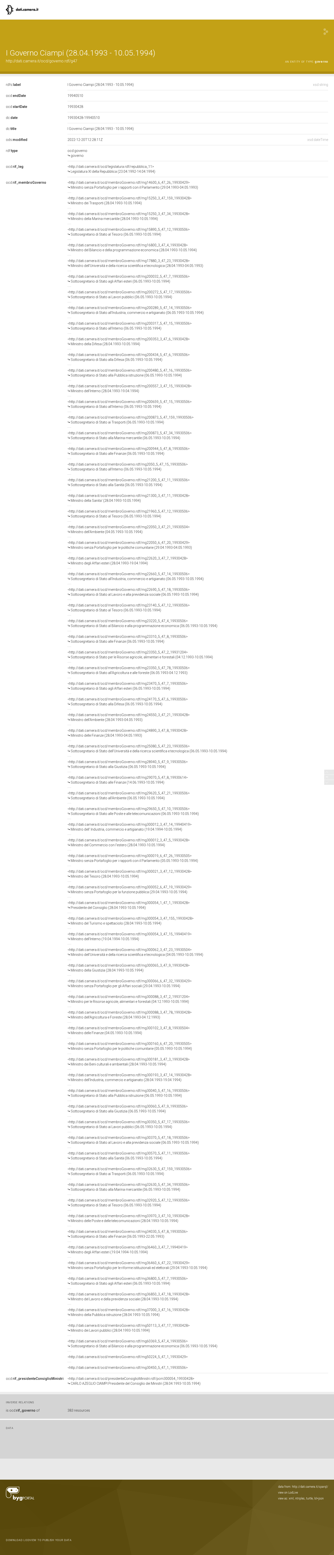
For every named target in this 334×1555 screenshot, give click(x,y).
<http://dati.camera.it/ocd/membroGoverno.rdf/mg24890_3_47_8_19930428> (127, 733)
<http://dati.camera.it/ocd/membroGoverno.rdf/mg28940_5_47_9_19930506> (127, 764)
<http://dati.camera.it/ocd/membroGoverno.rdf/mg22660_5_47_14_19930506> (135, 576)
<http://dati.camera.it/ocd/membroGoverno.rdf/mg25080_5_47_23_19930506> (147, 748)
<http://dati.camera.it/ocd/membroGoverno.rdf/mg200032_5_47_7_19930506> (128, 278)
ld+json (319, 1498)
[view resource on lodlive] (325, 31)
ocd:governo (77, 153)
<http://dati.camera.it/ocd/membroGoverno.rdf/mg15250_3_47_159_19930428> (129, 200)
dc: (12, 118)
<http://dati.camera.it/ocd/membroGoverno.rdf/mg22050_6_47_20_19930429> (129, 545)
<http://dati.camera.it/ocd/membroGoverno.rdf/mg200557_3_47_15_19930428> (129, 388)
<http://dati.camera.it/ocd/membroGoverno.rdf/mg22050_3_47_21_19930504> (128, 529)
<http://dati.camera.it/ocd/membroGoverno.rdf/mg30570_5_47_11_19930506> (128, 1155)
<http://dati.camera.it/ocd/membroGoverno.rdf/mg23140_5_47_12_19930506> (128, 607)
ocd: (16, 96)
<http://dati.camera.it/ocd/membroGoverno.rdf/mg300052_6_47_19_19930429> (129, 889)
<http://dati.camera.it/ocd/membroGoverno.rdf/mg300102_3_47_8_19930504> (128, 1030)
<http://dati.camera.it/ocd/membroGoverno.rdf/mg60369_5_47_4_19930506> (142, 1343)
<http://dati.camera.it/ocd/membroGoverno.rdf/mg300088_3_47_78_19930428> (129, 1014)
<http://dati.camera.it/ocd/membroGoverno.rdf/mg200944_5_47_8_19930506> (128, 451)
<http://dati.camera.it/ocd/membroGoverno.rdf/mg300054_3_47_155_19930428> (130, 920)
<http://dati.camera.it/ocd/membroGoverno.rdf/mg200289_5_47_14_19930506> (135, 310)
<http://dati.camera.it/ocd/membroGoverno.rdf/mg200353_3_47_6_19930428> (128, 341)
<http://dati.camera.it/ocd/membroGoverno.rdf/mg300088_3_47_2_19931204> (128, 999)
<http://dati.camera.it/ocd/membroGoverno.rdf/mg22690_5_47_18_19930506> (133, 592)
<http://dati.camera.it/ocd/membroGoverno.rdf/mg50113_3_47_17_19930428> (128, 1328)
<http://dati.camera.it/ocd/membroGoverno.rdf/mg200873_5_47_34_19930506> (129, 435)
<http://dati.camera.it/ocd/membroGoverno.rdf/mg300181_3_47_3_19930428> (128, 1061)
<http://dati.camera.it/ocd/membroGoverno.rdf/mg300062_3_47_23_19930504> (135, 952)
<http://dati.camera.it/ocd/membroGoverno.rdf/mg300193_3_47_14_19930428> (129, 1077)
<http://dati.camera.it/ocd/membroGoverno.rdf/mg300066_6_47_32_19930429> (129, 983)
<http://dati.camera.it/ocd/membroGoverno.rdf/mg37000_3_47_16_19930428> (128, 1312)
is (23, 1410)
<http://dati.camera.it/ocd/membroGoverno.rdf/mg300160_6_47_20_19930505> (129, 1046)
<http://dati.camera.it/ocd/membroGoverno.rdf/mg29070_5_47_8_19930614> (127, 780)
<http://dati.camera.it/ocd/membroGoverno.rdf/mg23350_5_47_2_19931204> (140, 654)
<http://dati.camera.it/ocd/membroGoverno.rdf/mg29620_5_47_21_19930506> (128, 795)
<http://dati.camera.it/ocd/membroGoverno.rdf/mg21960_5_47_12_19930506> (128, 513)
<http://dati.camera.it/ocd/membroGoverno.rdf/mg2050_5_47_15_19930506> (127, 466)
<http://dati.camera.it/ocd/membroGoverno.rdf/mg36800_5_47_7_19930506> (127, 1281)
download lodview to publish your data (39, 1540)
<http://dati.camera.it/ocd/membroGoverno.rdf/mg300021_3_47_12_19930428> (129, 873)
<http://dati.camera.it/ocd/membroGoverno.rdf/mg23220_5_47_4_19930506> (142, 623)
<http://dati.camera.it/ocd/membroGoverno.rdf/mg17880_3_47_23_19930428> (135, 263)
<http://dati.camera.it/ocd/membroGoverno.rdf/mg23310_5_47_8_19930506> (127, 639)
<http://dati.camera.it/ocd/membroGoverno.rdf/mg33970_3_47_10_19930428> (128, 1218)
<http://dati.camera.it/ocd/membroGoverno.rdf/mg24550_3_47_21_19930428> (128, 717)
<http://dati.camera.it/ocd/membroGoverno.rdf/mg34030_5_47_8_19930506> (127, 1234)
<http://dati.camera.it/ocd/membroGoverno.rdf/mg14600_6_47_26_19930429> (132, 185)
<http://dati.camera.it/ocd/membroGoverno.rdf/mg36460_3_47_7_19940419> (127, 1249)
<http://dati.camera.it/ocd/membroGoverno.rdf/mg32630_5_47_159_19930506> (129, 1171)
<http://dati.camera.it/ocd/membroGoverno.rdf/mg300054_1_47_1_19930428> (128, 905)
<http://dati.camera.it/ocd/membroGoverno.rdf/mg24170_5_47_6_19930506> (127, 701)
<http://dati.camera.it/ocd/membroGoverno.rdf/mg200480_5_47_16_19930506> (129, 372)
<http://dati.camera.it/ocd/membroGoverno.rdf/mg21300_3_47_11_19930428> (128, 498)
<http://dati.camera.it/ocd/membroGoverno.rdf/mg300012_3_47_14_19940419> (129, 827)
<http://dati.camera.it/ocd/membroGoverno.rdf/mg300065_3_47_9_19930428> (128, 967)
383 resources (78, 1410)
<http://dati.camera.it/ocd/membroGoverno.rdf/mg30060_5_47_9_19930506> (127, 1108)
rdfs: (13, 85)
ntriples (300, 1498)
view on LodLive (288, 1492)
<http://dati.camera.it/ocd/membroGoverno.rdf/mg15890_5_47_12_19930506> (128, 232)
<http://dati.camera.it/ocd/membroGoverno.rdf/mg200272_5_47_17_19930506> (129, 294)
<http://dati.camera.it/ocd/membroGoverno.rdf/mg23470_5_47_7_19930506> (127, 686)
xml (291, 1498)
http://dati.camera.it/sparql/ (310, 1486)
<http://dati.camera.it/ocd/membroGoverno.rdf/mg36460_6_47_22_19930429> (137, 1265)
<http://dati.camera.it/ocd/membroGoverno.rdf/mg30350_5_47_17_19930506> (128, 1124)
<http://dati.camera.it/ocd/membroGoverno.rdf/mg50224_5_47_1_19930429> (127, 1357)
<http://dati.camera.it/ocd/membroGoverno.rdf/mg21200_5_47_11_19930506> (128, 482)
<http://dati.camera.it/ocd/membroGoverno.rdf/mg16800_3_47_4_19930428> (132, 247)
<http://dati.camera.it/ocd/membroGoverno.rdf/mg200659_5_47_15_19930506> (129, 404)
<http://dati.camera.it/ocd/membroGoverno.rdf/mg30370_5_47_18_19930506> (133, 1140)
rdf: (12, 151)
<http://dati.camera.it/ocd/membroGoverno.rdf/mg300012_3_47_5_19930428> (128, 842)
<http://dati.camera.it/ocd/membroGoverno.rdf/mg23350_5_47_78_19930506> (128, 670)
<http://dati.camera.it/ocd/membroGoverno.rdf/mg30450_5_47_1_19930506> (127, 1368)
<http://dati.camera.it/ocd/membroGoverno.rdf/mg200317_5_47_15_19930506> (129, 325)
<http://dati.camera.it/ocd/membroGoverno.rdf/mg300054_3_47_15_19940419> (129, 936)
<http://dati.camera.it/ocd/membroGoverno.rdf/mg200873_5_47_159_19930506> (130, 419)
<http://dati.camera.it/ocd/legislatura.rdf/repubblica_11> (111, 169)
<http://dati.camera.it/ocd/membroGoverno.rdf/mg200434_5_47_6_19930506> (128, 357)
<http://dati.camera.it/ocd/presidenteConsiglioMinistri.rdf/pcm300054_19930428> (133, 1381)
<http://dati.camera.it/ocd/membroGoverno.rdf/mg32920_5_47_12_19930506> (128, 1202)
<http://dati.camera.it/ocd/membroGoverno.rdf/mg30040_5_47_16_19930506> (128, 1093)
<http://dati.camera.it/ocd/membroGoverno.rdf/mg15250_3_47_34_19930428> (128, 216)
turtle (309, 1498)
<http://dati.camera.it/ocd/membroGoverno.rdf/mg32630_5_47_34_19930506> (128, 1187)
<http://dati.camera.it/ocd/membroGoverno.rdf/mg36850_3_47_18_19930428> (128, 1296)
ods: (16, 140)
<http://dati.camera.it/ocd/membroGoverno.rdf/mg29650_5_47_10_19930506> (133, 811)
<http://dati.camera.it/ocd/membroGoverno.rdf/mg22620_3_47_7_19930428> (127, 560)
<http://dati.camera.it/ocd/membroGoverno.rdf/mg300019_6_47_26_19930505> (132, 858)
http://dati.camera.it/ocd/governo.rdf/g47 (41, 61)
